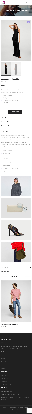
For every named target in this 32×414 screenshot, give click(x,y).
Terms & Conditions (21, 412)
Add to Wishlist (2, 117)
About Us (3, 362)
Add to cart (15, 111)
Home (3, 358)
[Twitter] (3, 351)
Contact (3, 368)
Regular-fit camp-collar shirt (9, 324)
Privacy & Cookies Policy (11, 412)
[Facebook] (1, 351)
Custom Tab (5, 271)
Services (3, 365)
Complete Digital (16, 409)
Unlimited (9, 122)
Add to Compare (5, 117)
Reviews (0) (4, 267)
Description (4, 131)
